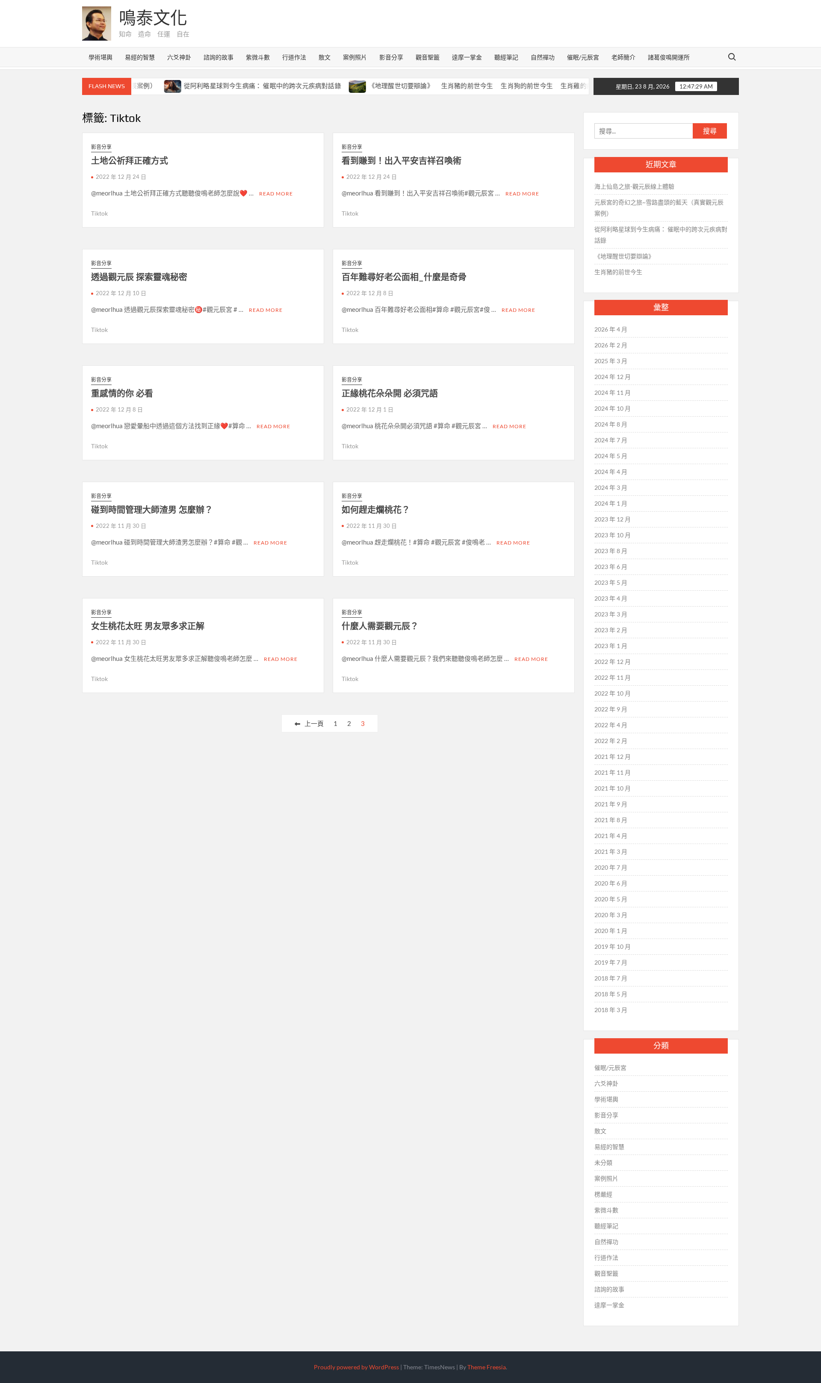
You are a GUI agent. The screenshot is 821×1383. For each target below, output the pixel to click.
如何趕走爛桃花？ (376, 510)
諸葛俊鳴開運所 (669, 57)
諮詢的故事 (218, 57)
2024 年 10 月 (612, 408)
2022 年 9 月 (610, 709)
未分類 (603, 1162)
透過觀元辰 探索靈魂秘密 (139, 277)
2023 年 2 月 (610, 630)
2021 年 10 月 (612, 788)
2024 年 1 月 (610, 503)
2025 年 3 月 (610, 360)
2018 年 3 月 (610, 1009)
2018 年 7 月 (610, 978)
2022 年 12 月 (612, 661)
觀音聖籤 (428, 57)
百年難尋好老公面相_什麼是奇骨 (404, 277)
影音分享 (391, 57)
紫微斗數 (258, 57)
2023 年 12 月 (612, 519)
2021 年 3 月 (610, 851)
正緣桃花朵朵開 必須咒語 (390, 393)
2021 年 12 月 (612, 756)
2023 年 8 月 (610, 550)
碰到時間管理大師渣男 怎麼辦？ (152, 510)
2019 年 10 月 (612, 946)
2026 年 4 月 (610, 329)
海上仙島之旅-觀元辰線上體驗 (634, 186)
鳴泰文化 (153, 18)
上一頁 (314, 723)
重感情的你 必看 (122, 393)
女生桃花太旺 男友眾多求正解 (147, 626)
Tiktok (99, 213)
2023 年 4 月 (610, 598)
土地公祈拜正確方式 (129, 161)
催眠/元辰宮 (583, 57)
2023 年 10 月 (612, 535)
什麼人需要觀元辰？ (380, 626)
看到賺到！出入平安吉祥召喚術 (401, 161)
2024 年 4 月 (610, 471)
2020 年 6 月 (610, 883)
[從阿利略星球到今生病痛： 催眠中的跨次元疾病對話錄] (151, 85)
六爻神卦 (179, 57)
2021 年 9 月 (610, 804)
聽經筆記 (506, 57)
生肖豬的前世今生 (445, 85)
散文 (325, 57)
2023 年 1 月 (610, 645)
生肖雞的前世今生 (564, 85)
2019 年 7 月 (610, 962)
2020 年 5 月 (610, 899)
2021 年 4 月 (610, 835)
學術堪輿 (100, 57)
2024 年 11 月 (612, 392)
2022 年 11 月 (612, 677)
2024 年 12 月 (612, 376)
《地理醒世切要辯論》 (378, 85)
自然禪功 (543, 57)
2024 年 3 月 (610, 487)
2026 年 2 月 (610, 345)
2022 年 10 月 (612, 693)
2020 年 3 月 (610, 914)
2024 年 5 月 (610, 455)
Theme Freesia (486, 1367)
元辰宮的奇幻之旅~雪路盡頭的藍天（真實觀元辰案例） (659, 207)
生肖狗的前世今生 (504, 85)
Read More (276, 193)
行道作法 (294, 57)
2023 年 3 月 (610, 614)
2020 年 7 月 (610, 867)
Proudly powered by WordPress (356, 1367)
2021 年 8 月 (610, 819)
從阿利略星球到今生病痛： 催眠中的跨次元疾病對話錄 (240, 85)
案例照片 (355, 57)
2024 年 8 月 (610, 424)
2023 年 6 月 (610, 566)
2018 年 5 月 (610, 994)
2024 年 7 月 (610, 440)
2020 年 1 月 (610, 930)
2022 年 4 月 (610, 725)
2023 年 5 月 (610, 582)
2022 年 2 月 (610, 740)
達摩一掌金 (467, 57)
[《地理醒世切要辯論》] (335, 85)
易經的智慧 (140, 57)
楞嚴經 (603, 1194)
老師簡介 (623, 57)
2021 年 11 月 (612, 772)
